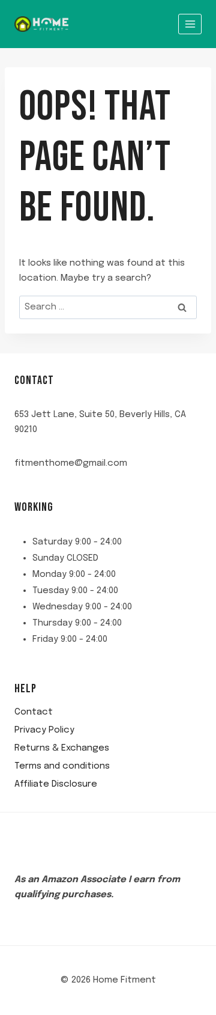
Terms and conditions (62, 766)
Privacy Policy (44, 730)
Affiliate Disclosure (55, 784)
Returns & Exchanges (61, 748)
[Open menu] (190, 24)
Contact (33, 712)
